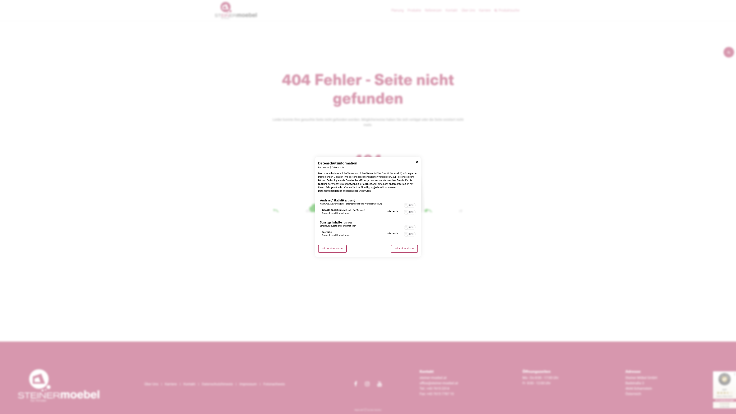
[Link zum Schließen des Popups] (417, 162)
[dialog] (368, 207)
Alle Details (392, 211)
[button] (406, 205)
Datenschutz (338, 167)
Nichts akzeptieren (332, 248)
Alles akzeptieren (404, 248)
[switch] (409, 205)
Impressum (323, 167)
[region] (368, 219)
